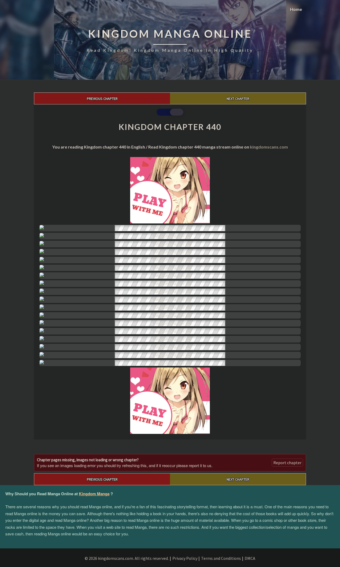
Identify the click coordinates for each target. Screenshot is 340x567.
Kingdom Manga (94, 494)
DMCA (250, 558)
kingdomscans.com (269, 146)
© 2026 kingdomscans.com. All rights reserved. (127, 558)
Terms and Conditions (221, 558)
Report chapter (287, 462)
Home (296, 9)
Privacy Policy (184, 558)
